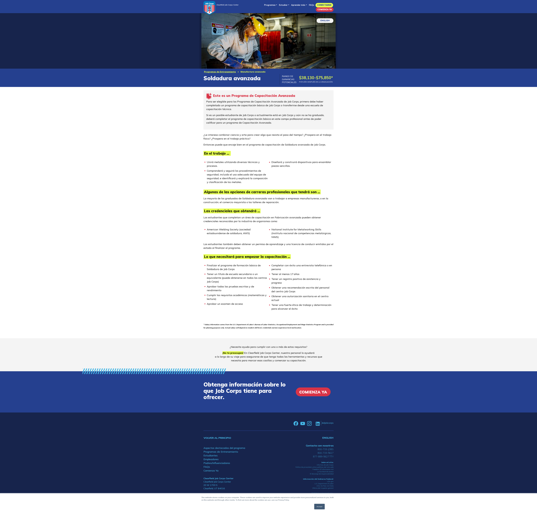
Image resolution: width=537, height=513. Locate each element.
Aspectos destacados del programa (224, 448)
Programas (269, 5)
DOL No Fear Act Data (325, 486)
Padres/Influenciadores (216, 463)
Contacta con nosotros (320, 445)
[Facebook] (296, 423)
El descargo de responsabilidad (322, 474)
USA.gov (330, 481)
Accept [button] (319, 506)
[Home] (209, 8)
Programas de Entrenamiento (220, 71)
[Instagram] (309, 423)
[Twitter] (313, 423)
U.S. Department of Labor (324, 484)
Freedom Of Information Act (323, 469)
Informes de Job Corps (325, 465)
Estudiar (283, 5)
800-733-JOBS (326, 449)
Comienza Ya (324, 9)
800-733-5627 (326, 452)
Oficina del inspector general (323, 488)
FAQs (311, 5)
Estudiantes (210, 455)
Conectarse (324, 5)
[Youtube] (303, 423)
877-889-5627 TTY (323, 456)
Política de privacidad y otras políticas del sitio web (314, 467)
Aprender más (298, 5)
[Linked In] (317, 423)
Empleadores (211, 459)
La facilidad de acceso (325, 472)
